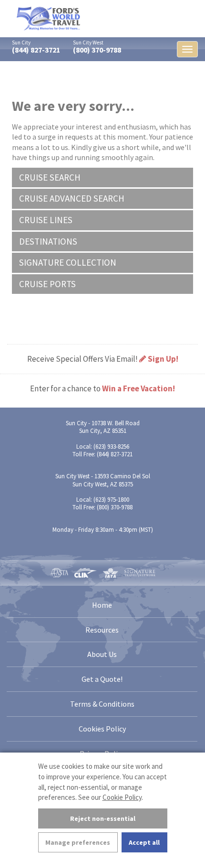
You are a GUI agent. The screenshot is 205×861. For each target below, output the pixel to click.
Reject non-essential (102, 818)
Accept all (144, 842)
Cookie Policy (122, 797)
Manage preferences (77, 842)
